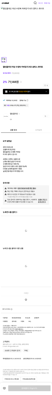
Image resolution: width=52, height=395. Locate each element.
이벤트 (22, 321)
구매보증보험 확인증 (28, 379)
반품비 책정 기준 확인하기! (42, 200)
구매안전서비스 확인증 (11, 379)
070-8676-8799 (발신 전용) (9, 329)
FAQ (30, 321)
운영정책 (36, 318)
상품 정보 (13, 130)
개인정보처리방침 (16, 318)
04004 (6, 334)
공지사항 (14, 321)
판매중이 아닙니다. (29, 388)
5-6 (24, 334)
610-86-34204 (13, 327)
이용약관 (5, 318)
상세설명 (38, 130)
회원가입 (47, 3)
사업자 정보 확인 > (19, 329)
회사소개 (27, 318)
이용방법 (5, 321)
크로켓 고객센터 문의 (12, 350)
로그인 (40, 3)
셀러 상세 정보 (6, 309)
